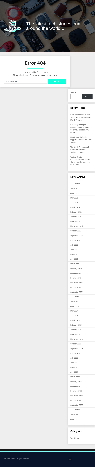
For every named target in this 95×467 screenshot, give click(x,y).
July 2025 (74, 245)
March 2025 (75, 264)
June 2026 (74, 193)
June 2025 (74, 250)
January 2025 (75, 273)
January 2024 (75, 330)
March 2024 (75, 320)
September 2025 (76, 236)
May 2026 (74, 198)
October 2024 (75, 287)
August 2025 (75, 240)
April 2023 (74, 372)
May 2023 (74, 367)
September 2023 (76, 349)
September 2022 (76, 405)
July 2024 (74, 301)
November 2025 (76, 226)
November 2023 (76, 339)
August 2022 (75, 410)
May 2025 (74, 254)
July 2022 (74, 414)
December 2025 (76, 221)
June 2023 (74, 363)
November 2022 (76, 396)
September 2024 (76, 292)
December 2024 (76, 278)
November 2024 (76, 283)
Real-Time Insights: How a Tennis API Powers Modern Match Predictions (80, 117)
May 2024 (74, 311)
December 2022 (76, 391)
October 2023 (75, 344)
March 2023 (75, 377)
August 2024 (75, 297)
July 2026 (74, 188)
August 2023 (75, 353)
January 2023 (75, 386)
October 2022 (75, 400)
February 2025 (76, 268)
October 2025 (75, 231)
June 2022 (74, 419)
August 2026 (75, 184)
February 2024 (76, 325)
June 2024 (74, 306)
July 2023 (74, 358)
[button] (70, 459)
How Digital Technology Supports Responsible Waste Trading (81, 139)
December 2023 (76, 334)
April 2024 (74, 316)
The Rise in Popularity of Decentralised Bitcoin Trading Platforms (79, 149)
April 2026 (74, 203)
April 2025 (74, 259)
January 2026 (75, 217)
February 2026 (76, 212)
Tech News (74, 438)
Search (73, 92)
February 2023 (76, 381)
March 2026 (75, 207)
